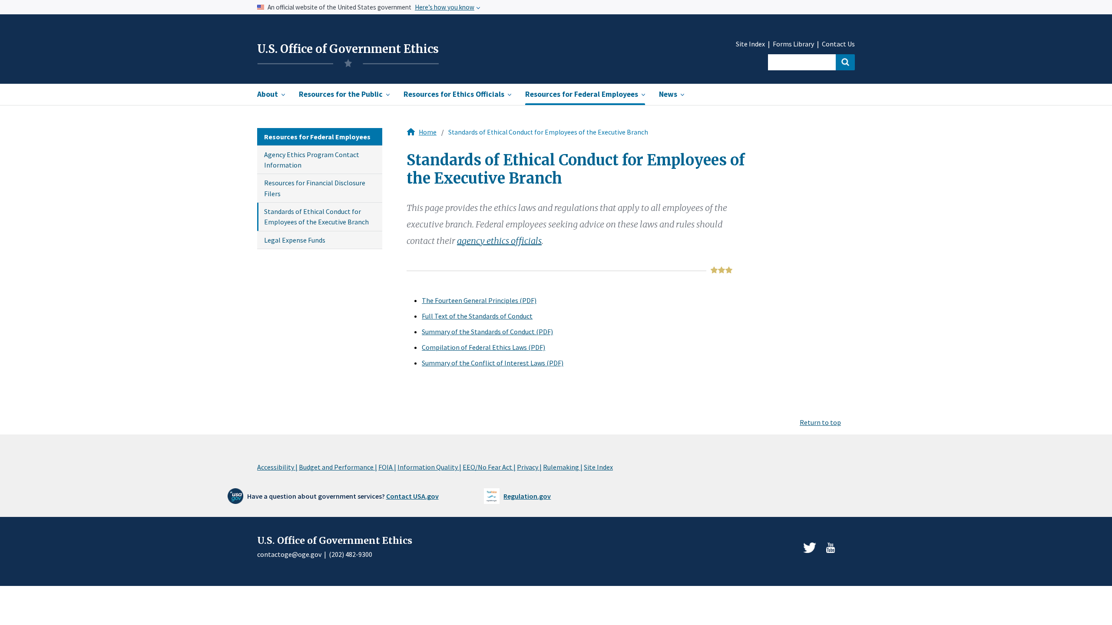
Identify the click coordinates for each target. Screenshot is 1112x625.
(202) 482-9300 (350, 554)
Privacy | (529, 467)
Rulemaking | (562, 467)
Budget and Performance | (338, 467)
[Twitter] (809, 547)
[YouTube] (830, 547)
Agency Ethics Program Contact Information (311, 159)
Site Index (750, 44)
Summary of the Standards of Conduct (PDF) (487, 331)
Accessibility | (277, 467)
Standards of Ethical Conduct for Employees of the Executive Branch (316, 216)
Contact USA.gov (412, 496)
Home (428, 132)
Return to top (820, 422)
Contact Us (838, 44)
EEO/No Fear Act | (489, 467)
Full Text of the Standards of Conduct (477, 316)
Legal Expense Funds (294, 240)
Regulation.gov (527, 496)
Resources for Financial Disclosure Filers (314, 187)
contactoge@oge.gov (289, 554)
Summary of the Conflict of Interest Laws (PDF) (492, 363)
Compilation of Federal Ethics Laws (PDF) (483, 347)
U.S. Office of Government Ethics (348, 49)
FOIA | (387, 467)
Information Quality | (429, 467)
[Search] (845, 62)
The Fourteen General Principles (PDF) (479, 300)
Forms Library (793, 44)
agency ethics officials (499, 240)
